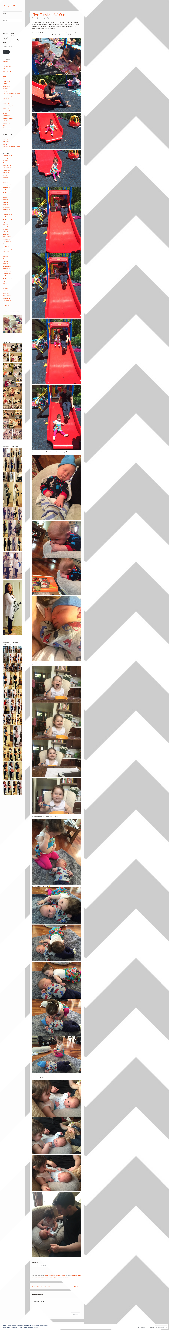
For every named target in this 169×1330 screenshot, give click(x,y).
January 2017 (6, 209)
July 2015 (5, 254)
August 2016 (6, 222)
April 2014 (5, 291)
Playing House (9, 5)
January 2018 (6, 187)
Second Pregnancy (8, 118)
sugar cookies (6, 123)
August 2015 (6, 251)
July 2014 (5, 283)
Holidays (5, 83)
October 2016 (6, 217)
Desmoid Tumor (7, 66)
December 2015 (7, 241)
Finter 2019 (6, 141)
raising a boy (6, 108)
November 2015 (7, 244)
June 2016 (5, 227)
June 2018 (5, 177)
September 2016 (7, 219)
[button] (9, 321)
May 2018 (5, 180)
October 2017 (6, 190)
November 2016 (7, 214)
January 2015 (6, 268)
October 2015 (6, 246)
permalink (67, 1277)
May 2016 (5, 229)
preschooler (6, 101)
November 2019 (7, 155)
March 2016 (6, 234)
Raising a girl (6, 111)
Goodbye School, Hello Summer (11, 146)
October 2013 (6, 305)
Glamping (5, 139)
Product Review (7, 103)
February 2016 (7, 236)
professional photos (8, 106)
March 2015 (6, 263)
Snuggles (5, 137)
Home (4, 10)
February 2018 (7, 185)
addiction (5, 61)
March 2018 (6, 182)
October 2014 (6, 276)
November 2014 (7, 273)
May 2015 (5, 259)
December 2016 (7, 212)
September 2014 (7, 278)
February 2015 (7, 266)
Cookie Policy (35, 1327)
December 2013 (7, 300)
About (4, 13)
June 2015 (5, 256)
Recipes (5, 113)
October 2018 (6, 170)
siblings (42, 1277)
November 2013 (7, 303)
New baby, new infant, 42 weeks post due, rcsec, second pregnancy (11, 96)
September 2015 (7, 249)
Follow (6, 52)
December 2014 (7, 271)
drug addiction (7, 71)
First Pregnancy (7, 79)
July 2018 (5, 175)
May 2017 (5, 199)
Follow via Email (8, 33)
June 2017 (5, 197)
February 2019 (7, 165)
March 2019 (6, 163)
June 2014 (5, 286)
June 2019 (5, 158)
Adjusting (77, 1286)
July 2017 (5, 195)
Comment (75, 1314)
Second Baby (57, 1275)
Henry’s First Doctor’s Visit (41, 1286)
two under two (52, 1277)
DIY (4, 69)
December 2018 (7, 167)
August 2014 (6, 281)
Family (46, 1275)
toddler (46, 1277)
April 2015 (5, 261)
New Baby (51, 1275)
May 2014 (5, 288)
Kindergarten (6, 86)
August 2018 (6, 172)
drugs (4, 74)
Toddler (63, 1275)
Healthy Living (7, 81)
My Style (5, 88)
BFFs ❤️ (5, 144)
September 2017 (7, 192)
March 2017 (6, 204)
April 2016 (5, 231)
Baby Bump (6, 64)
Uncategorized (7, 128)
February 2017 (7, 207)
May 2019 (5, 160)
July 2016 (5, 224)
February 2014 (7, 295)
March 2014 (6, 293)
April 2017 (5, 202)
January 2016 (6, 239)
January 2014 (6, 298)
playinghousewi (49, 18)
